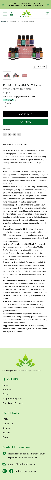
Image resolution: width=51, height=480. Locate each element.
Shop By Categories (12, 398)
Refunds (6, 432)
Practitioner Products (12, 403)
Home (3, 22)
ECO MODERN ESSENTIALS (18, 89)
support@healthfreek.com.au (22, 464)
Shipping (6, 428)
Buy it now (25, 122)
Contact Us (7, 423)
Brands (5, 394)
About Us (7, 389)
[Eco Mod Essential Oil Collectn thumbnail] (7, 75)
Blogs (5, 437)
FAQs (5, 419)
